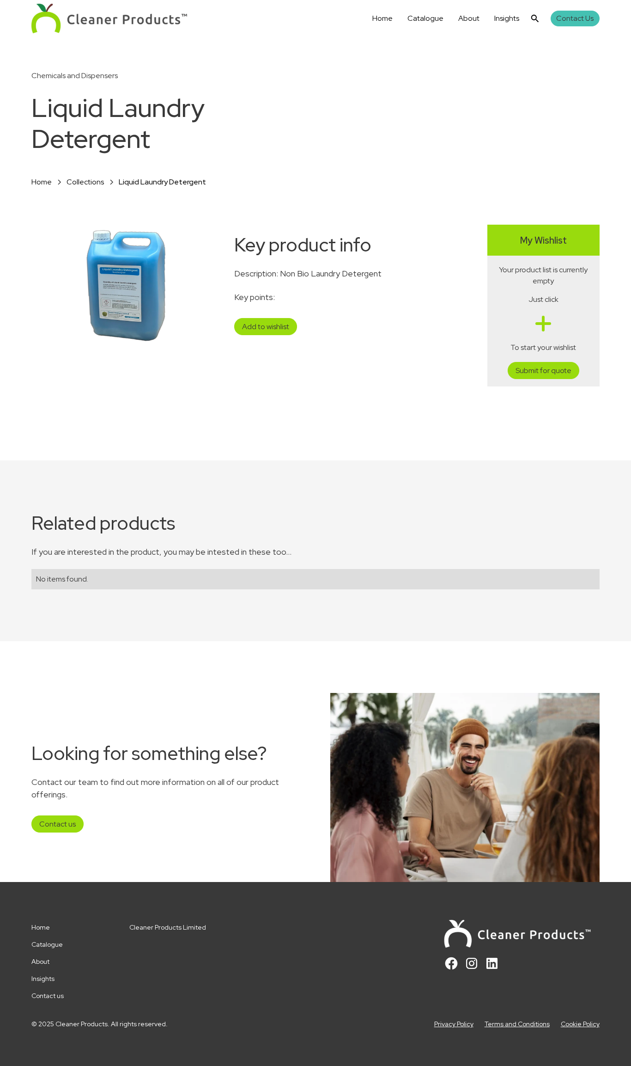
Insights (506, 18)
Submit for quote (543, 370)
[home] (109, 18)
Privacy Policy (453, 1024)
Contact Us (575, 18)
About (468, 18)
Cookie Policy (580, 1024)
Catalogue (425, 18)
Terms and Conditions (517, 1024)
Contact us (57, 824)
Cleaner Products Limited (167, 927)
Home (382, 18)
